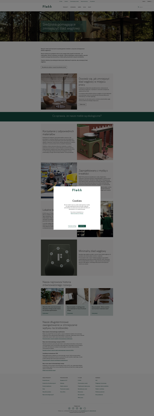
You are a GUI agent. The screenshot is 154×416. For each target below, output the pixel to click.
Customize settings (72, 226)
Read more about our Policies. (77, 213)
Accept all (82, 226)
